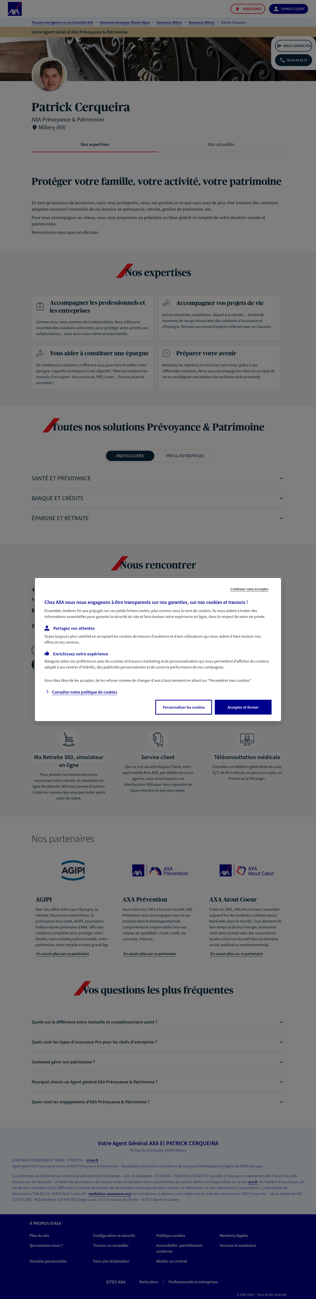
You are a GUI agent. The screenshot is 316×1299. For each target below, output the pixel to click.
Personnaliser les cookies (184, 707)
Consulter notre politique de (84, 692)
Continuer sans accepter (249, 589)
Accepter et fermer (243, 707)
